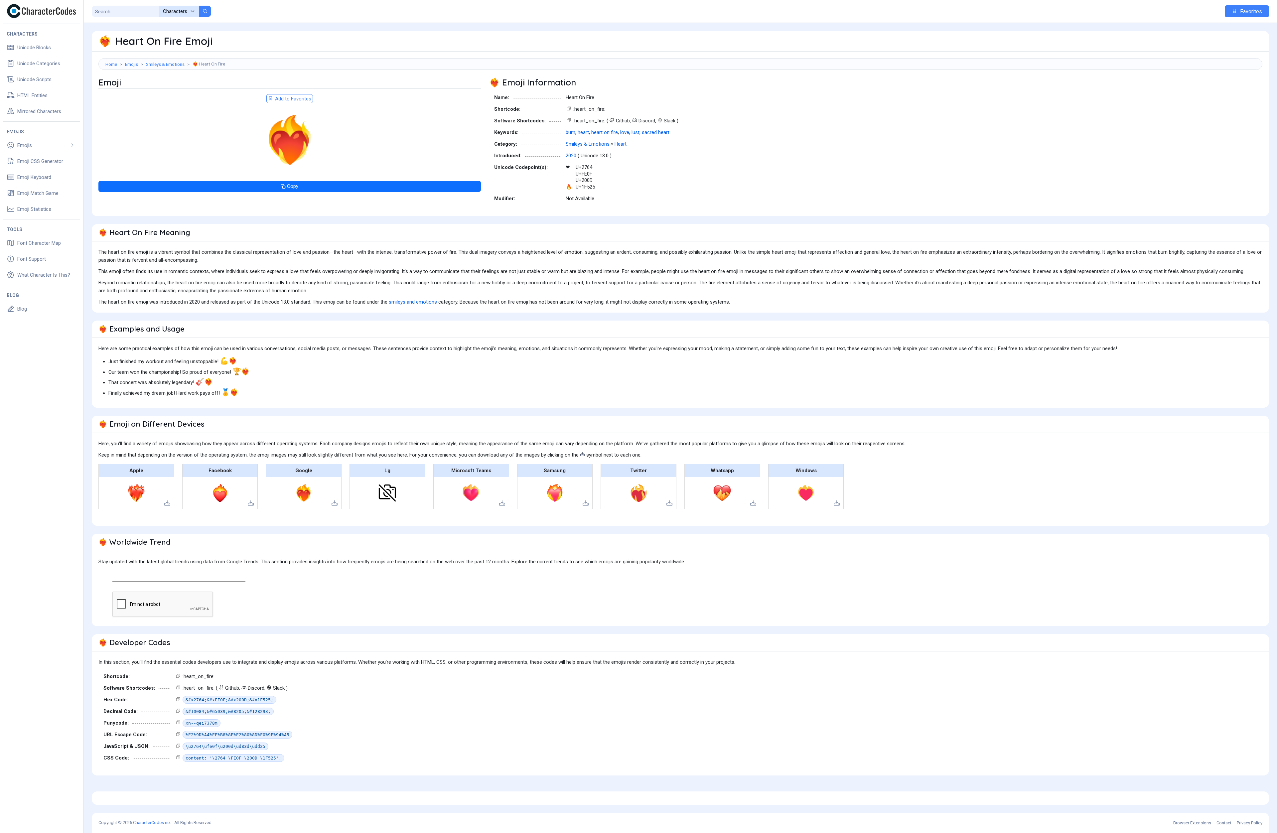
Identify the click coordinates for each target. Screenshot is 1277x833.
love (624, 132)
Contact (1223, 822)
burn (570, 132)
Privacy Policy (1249, 822)
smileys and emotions (413, 302)
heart (583, 132)
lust (635, 132)
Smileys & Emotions (165, 64)
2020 (571, 156)
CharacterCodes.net (152, 822)
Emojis (131, 64)
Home (111, 64)
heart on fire (604, 132)
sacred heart (655, 132)
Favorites (1250, 11)
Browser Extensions (1192, 822)
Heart (621, 144)
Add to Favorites (292, 99)
